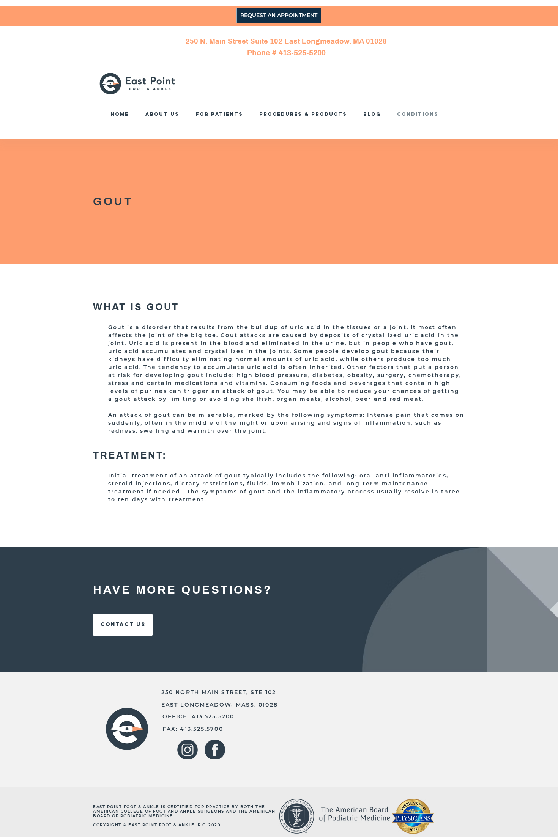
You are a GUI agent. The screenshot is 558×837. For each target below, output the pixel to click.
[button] (305, 114)
